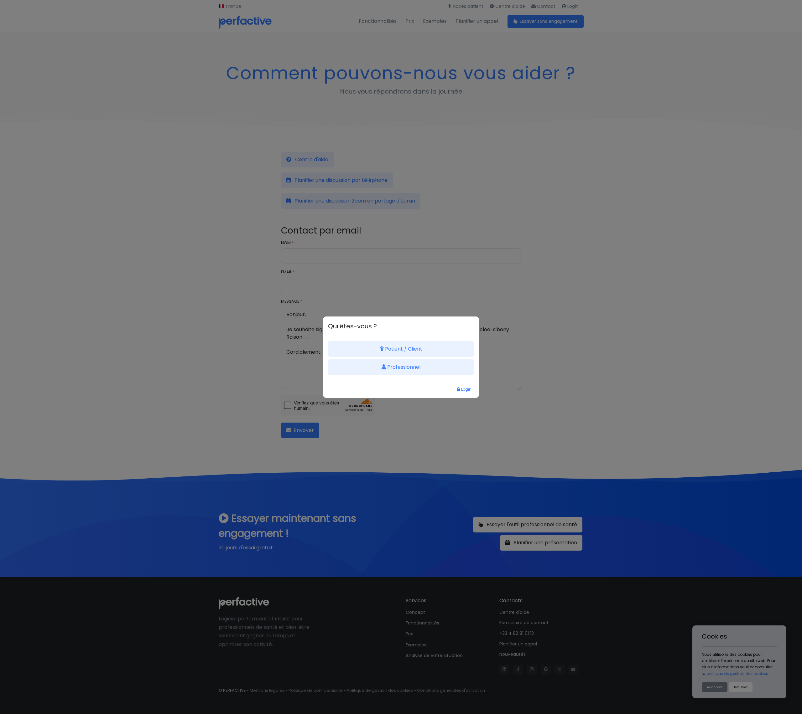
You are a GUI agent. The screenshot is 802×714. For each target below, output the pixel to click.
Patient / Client (403, 348)
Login (465, 389)
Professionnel (403, 367)
